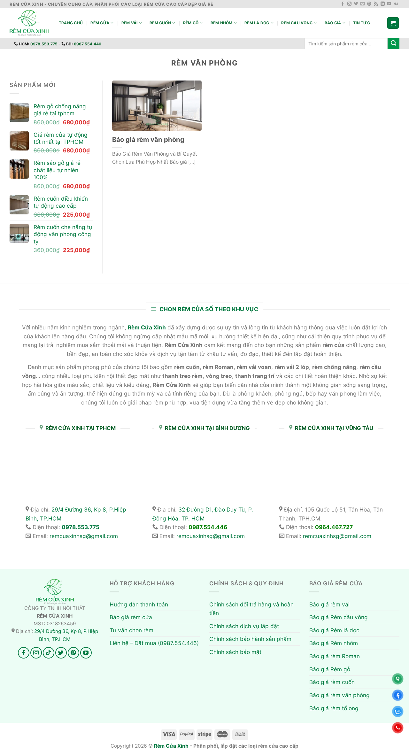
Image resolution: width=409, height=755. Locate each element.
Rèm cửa (99, 22)
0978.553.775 (44, 44)
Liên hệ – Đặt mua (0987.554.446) (154, 643)
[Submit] (393, 43)
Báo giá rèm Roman (334, 656)
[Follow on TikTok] (48, 653)
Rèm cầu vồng (297, 22)
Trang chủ (71, 22)
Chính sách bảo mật (235, 652)
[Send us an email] (362, 4)
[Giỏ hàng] (393, 22)
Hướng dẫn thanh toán (139, 604)
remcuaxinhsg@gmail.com (84, 536)
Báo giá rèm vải (329, 604)
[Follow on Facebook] (343, 4)
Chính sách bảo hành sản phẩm (250, 639)
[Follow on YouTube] (389, 4)
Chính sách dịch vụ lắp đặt (244, 626)
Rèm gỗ (190, 22)
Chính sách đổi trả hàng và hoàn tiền (251, 609)
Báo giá (333, 22)
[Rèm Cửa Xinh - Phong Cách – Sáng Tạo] (29, 23)
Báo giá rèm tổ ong (334, 708)
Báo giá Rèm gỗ (329, 669)
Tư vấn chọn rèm (131, 630)
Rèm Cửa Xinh (171, 746)
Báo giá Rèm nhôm (333, 643)
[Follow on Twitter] (356, 4)
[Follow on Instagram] (349, 4)
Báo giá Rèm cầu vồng (338, 617)
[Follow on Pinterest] (369, 4)
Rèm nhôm (222, 22)
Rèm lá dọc (256, 22)
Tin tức (361, 22)
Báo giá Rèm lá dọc (334, 630)
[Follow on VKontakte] (396, 4)
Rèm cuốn (160, 22)
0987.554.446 (87, 44)
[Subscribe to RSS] (376, 4)
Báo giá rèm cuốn (332, 682)
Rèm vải (129, 22)
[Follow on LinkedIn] (383, 4)
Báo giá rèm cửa (131, 617)
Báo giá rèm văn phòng (148, 139)
